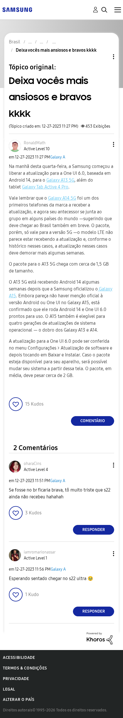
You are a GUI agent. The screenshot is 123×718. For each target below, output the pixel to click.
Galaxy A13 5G (60, 180)
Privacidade (16, 678)
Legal (9, 689)
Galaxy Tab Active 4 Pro (45, 187)
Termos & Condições (25, 668)
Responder (93, 529)
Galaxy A (57, 157)
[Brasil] (17, 9)
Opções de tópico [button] (104, 56)
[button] (104, 144)
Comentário (92, 420)
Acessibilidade (19, 657)
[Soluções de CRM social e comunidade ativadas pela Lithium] (99, 638)
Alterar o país (18, 699)
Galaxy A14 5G (62, 198)
